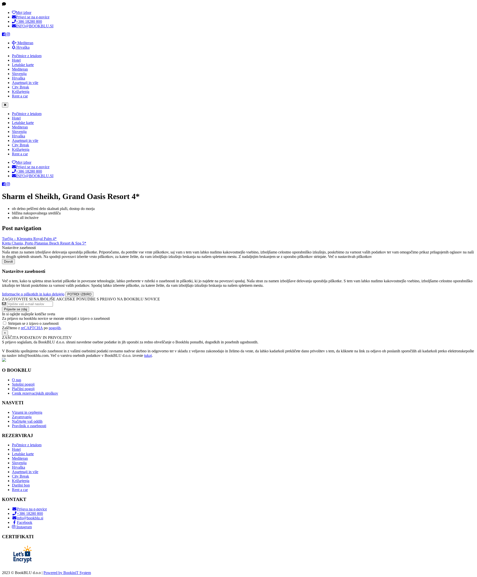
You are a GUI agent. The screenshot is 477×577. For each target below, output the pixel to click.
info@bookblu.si (30, 518)
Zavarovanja (22, 417)
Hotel (16, 60)
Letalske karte (23, 65)
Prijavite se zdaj (15, 309)
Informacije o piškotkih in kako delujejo (33, 294)
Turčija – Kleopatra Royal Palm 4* (29, 239)
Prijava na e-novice (32, 509)
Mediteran (24, 43)
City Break (20, 87)
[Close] (5, 105)
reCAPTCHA (32, 328)
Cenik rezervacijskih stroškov (35, 393)
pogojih (55, 328)
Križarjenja (20, 91)
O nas (16, 380)
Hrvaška (22, 47)
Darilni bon (21, 485)
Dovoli (8, 261)
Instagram (23, 527)
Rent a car (20, 96)
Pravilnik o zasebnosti (29, 426)
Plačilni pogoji (23, 389)
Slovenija (19, 74)
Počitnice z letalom (26, 56)
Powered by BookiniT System (67, 573)
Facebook (24, 522)
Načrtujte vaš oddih (27, 421)
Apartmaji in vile (25, 83)
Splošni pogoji (23, 384)
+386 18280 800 (30, 513)
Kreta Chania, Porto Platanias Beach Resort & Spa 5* (44, 243)
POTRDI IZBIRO (79, 294)
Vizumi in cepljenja (27, 412)
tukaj (148, 355)
